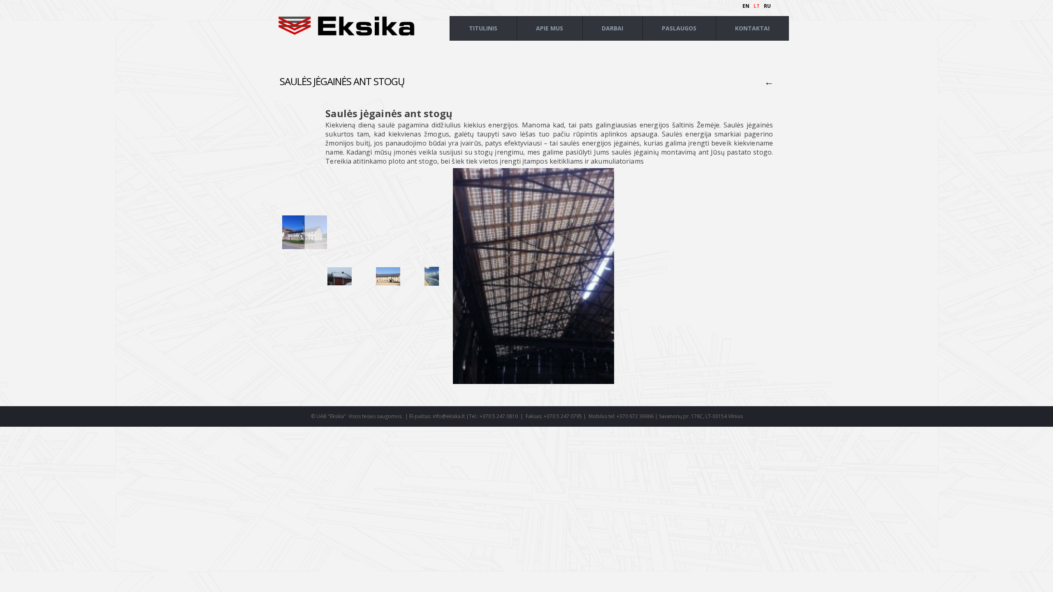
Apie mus (549, 28)
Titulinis (483, 28)
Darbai (612, 28)
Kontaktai (752, 28)
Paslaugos (679, 28)
